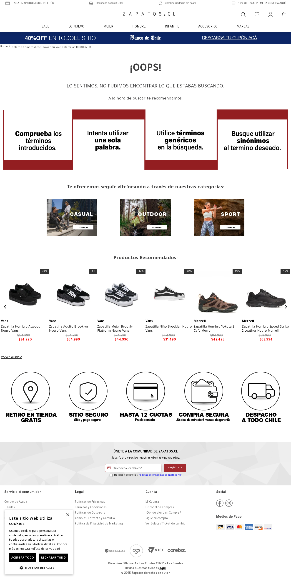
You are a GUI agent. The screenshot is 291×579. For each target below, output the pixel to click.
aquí (162, 568)
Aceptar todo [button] (22, 557)
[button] (38, 567)
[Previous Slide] (5, 306)
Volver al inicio (11, 358)
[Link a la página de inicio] (4, 47)
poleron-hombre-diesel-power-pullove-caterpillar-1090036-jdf (51, 47)
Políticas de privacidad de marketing (159, 475)
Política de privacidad (45, 549)
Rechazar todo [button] (53, 557)
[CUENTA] (270, 14)
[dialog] (39, 542)
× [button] (67, 515)
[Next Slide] (285, 306)
